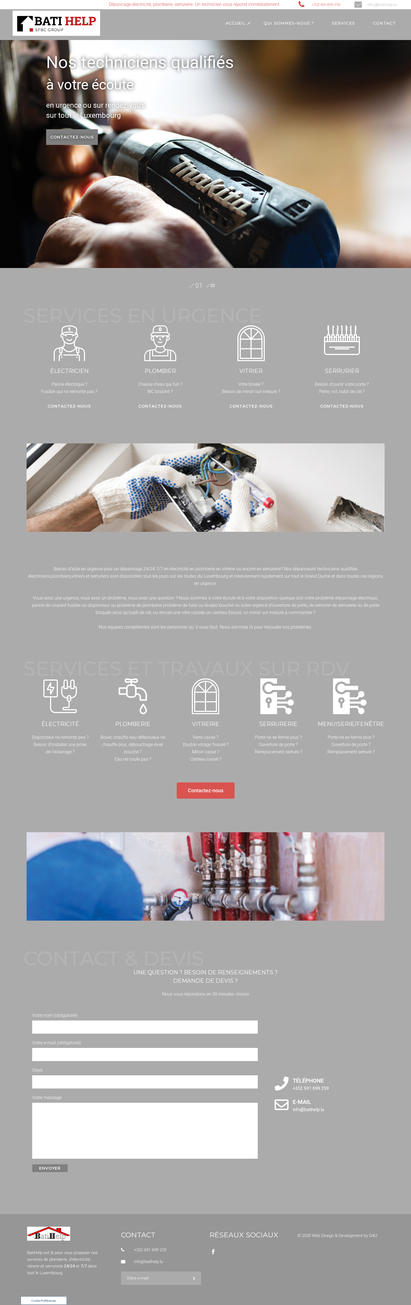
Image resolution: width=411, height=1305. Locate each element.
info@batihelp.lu (382, 4)
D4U (373, 1235)
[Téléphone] (282, 1083)
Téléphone (308, 1080)
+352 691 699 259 (326, 4)
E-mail (302, 1102)
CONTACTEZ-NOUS (72, 137)
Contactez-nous (69, 406)
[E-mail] (282, 1105)
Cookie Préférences (43, 1300)
